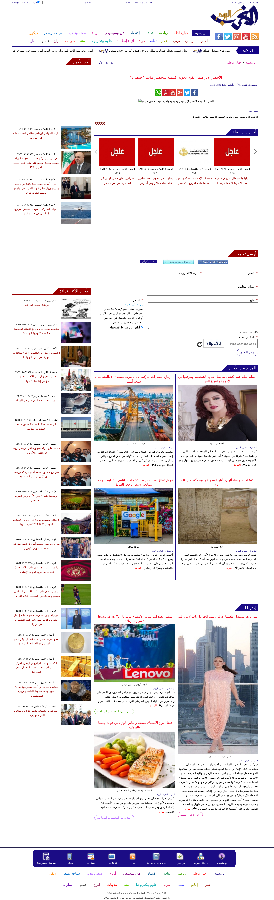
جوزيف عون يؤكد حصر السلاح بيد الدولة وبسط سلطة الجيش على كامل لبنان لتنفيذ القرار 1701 (36, 163)
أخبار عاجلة (234, 62)
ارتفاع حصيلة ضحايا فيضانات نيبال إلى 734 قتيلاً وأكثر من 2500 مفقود (165, 50)
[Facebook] (213, 263)
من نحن (180, 862)
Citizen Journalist (156, 862)
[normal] (106, 62)
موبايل (70, 862)
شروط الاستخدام (134, 304)
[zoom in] (101, 62)
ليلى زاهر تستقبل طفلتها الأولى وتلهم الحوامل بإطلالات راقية (217, 616)
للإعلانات (112, 862)
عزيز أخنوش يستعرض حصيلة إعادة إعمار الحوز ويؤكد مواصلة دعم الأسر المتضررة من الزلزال (36, 620)
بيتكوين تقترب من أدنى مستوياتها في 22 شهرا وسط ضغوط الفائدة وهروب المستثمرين (36, 691)
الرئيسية (250, 62)
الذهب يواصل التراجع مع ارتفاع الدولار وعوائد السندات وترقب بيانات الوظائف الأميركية (36, 667)
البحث (87, 2)
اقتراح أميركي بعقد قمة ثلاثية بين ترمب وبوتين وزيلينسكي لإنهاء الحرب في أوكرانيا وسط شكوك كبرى (36, 188)
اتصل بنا (91, 862)
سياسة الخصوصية (46, 862)
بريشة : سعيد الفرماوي (36, 304)
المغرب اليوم (30, 2)
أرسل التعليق (247, 352)
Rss (133, 862)
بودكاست (222, 862)
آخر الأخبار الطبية (190, 814)
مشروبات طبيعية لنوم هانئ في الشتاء (36, 400)
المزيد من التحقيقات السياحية (114, 711)
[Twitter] (178, 263)
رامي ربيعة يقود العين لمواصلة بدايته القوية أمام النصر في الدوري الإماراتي (66, 50)
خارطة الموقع (201, 862)
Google (15, 2)
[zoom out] (112, 62)
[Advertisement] (111, 18)
